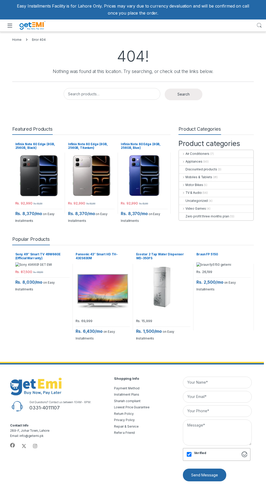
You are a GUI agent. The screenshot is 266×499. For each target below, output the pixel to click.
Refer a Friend (124, 433)
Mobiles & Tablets (198, 177)
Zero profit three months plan (207, 216)
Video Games (195, 208)
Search (259, 25)
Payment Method (126, 388)
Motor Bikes (194, 185)
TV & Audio (193, 193)
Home (17, 40)
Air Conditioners (197, 154)
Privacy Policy (124, 420)
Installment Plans (126, 394)
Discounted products (201, 169)
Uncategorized (196, 201)
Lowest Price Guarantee (131, 407)
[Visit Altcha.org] (244, 454)
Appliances (193, 161)
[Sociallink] (12, 445)
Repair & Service (126, 426)
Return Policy (124, 414)
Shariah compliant (127, 401)
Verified (200, 453)
